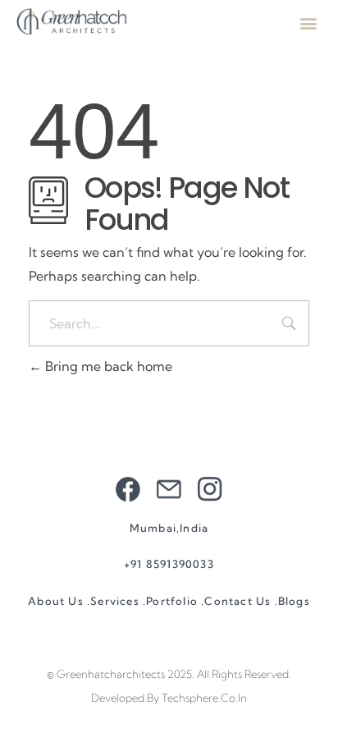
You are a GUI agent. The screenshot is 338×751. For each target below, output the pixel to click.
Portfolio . (175, 600)
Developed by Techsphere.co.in (169, 697)
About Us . (59, 600)
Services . (118, 600)
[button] (308, 22)
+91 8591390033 (169, 563)
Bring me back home (107, 366)
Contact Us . (240, 600)
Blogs (294, 600)
